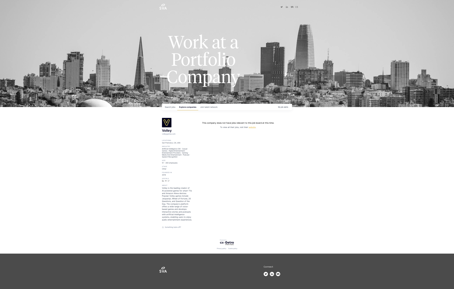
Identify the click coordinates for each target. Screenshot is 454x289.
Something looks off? (173, 227)
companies (187, 107)
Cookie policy (232, 248)
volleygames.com (168, 134)
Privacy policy (221, 248)
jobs (170, 107)
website (252, 127)
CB (296, 7)
